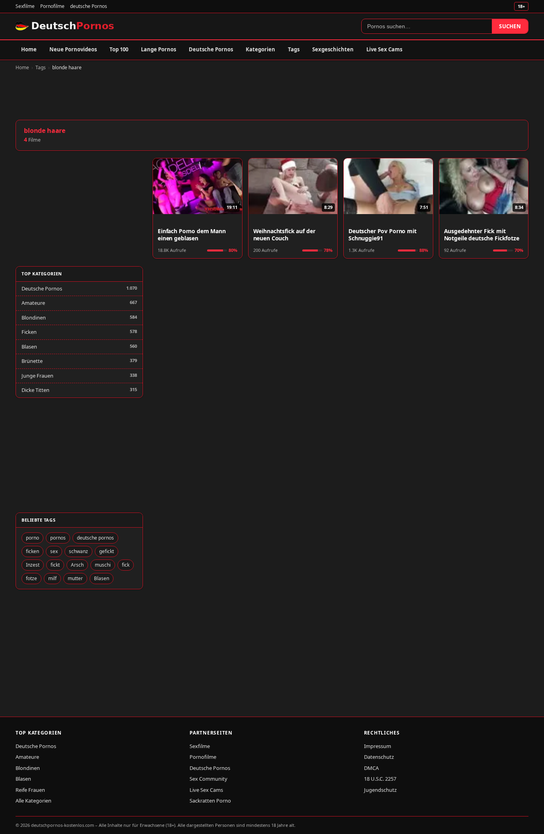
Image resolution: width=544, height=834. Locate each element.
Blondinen (34, 317)
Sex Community (208, 778)
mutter (75, 578)
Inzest (32, 564)
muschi (103, 564)
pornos (58, 537)
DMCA (371, 768)
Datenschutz (379, 756)
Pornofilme (52, 6)
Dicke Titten (35, 390)
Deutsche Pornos (211, 49)
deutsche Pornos (88, 6)
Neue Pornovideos (73, 49)
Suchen (510, 26)
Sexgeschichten (333, 49)
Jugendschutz (380, 789)
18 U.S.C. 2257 (380, 778)
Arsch (77, 564)
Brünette (32, 360)
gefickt (106, 551)
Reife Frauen (30, 789)
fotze (31, 578)
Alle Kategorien (33, 800)
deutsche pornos (95, 537)
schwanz (78, 551)
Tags (293, 49)
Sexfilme (25, 6)
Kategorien (260, 49)
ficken (32, 551)
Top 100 (119, 49)
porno (32, 537)
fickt (55, 564)
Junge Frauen (37, 375)
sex (54, 551)
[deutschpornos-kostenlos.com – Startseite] (65, 26)
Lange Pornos (158, 49)
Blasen (29, 346)
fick (125, 564)
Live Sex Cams (384, 49)
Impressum (377, 746)
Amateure (33, 302)
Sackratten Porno (210, 800)
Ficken (29, 331)
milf (52, 578)
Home (29, 49)
